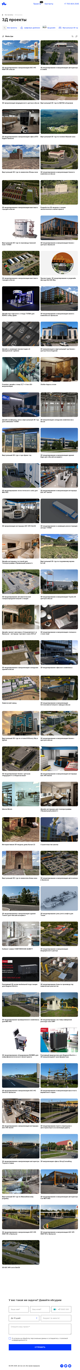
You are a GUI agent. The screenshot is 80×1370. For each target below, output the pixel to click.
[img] (4, 4)
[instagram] (69, 1365)
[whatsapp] (65, 1365)
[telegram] (61, 1365)
